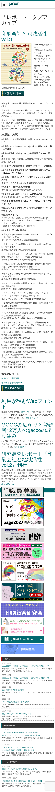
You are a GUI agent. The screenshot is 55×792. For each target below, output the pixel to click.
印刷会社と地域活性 (10, 378)
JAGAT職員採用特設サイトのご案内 (15, 701)
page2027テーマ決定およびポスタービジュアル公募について (25, 666)
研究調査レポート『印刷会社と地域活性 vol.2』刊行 (27, 459)
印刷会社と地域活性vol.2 (12, 382)
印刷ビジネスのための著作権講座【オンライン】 (20, 769)
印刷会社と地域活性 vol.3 (24, 36)
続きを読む (32, 417)
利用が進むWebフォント (27, 403)
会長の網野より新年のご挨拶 (13, 689)
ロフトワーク (27, 411)
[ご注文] (12, 387)
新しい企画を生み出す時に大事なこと (16, 713)
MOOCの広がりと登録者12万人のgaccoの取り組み (27, 430)
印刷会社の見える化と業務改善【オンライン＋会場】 (22, 781)
